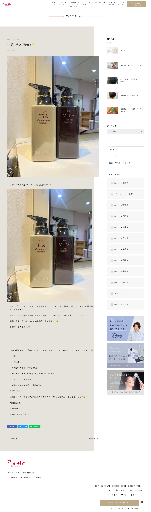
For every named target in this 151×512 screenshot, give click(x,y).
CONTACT (111, 490)
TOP (53, 3)
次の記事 (92, 439)
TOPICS (75, 4)
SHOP (85, 3)
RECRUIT (111, 3)
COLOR (93, 3)
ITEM (121, 3)
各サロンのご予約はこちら (119, 502)
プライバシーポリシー (119, 495)
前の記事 (14, 439)
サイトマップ (136, 495)
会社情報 (138, 490)
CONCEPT (62, 3)
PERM (102, 3)
